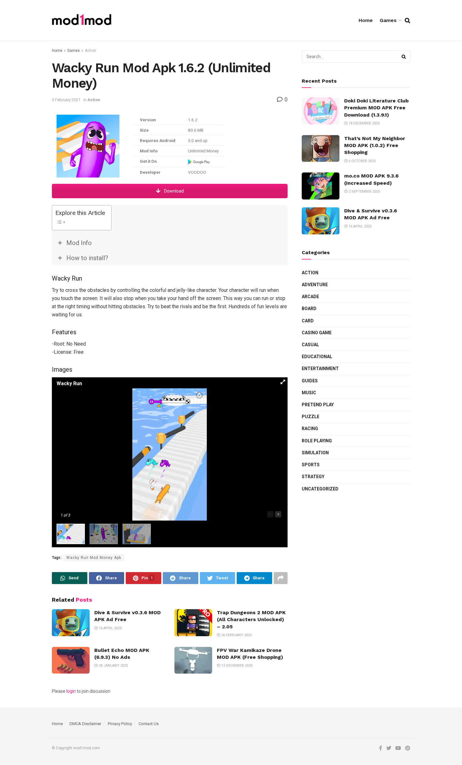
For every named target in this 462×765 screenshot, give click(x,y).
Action (90, 50)
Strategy (313, 476)
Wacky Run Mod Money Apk (93, 557)
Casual (310, 344)
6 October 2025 (362, 161)
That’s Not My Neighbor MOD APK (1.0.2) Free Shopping (374, 145)
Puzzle (310, 416)
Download (173, 191)
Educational (317, 356)
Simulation (315, 452)
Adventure (315, 284)
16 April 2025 (110, 628)
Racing (310, 428)
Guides (310, 380)
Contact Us (149, 723)
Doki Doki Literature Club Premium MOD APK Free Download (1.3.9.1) (376, 108)
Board (309, 308)
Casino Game (317, 332)
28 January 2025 (113, 666)
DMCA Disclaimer (85, 723)
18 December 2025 (364, 123)
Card (308, 320)
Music (309, 392)
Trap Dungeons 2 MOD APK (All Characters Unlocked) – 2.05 (251, 619)
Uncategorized (320, 488)
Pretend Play (318, 404)
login (71, 691)
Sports (311, 464)
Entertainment (320, 368)
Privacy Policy (120, 723)
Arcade (310, 296)
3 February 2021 (66, 99)
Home (366, 20)
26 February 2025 (236, 635)
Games (388, 20)
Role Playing (317, 440)
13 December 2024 (236, 666)
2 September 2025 (364, 191)
